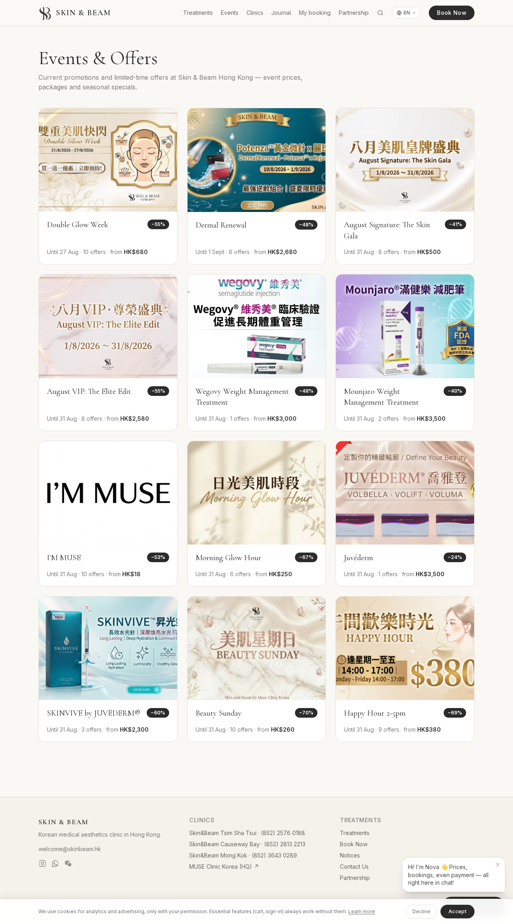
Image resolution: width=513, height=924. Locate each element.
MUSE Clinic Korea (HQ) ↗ (224, 866)
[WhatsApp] (55, 863)
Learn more (361, 911)
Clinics (254, 12)
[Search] (380, 12)
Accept (457, 911)
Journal (281, 12)
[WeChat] (68, 863)
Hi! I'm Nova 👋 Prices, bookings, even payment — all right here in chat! (448, 874)
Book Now (452, 12)
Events (229, 12)
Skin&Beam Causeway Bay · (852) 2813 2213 (247, 844)
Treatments (198, 12)
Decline (421, 911)
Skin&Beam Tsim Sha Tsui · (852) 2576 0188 (247, 832)
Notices (350, 855)
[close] (498, 865)
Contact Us (354, 866)
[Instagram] (42, 863)
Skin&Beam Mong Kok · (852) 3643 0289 (243, 855)
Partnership (354, 12)
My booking (315, 12)
